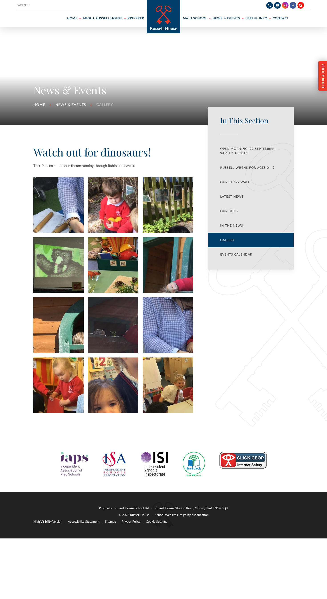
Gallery (104, 105)
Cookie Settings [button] (156, 521)
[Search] (300, 5)
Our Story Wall (235, 182)
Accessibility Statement (83, 521)
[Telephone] (269, 5)
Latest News (232, 196)
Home (39, 105)
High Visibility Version (47, 521)
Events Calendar (236, 254)
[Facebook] (293, 5)
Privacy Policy (131, 521)
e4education (200, 515)
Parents (23, 5)
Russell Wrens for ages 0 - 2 (247, 167)
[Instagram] (285, 5)
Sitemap (110, 521)
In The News (231, 225)
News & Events (70, 105)
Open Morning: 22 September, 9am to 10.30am (247, 151)
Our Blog (229, 211)
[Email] (277, 5)
